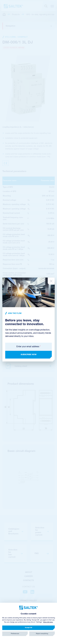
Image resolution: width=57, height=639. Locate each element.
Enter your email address (28, 347)
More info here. (48, 622)
